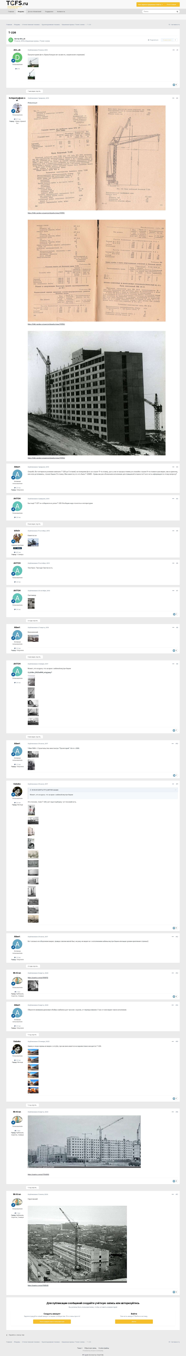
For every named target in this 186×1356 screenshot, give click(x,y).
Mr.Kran (17, 973)
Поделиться (153, 40)
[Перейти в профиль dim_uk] (10, 40)
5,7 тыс (18, 119)
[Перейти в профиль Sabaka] (17, 791)
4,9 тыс (18, 552)
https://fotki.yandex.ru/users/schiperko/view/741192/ (46, 324)
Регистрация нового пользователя (52, 1321)
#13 (177, 973)
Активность (61, 11)
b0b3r (17, 531)
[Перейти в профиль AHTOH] (17, 506)
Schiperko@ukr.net (17, 99)
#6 (177, 563)
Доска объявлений (34, 11)
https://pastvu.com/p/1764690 (38, 1174)
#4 (177, 499)
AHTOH (17, 498)
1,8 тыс (18, 517)
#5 (177, 531)
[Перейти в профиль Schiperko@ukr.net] (17, 108)
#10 (177, 743)
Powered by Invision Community (93, 1350)
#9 (177, 664)
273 (18, 69)
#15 (177, 1041)
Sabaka (17, 784)
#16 (177, 1112)
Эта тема (169, 11)
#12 (177, 936)
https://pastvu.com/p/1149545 (38, 1285)
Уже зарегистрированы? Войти (150, 4)
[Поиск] (177, 11)
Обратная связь (90, 1348)
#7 (177, 590)
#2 (177, 98)
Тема (79, 1348)
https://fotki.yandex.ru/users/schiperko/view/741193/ (46, 458)
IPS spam (85, 1355)
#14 (177, 1005)
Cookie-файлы (103, 1348)
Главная (11, 11)
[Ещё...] (173, 50)
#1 (177, 50)
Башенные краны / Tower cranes (38, 41)
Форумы (21, 11)
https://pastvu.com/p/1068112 (38, 978)
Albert (17, 467)
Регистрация (171, 4)
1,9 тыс (18, 802)
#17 (177, 1194)
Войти (134, 1321)
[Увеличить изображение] (84, 1141)
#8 (177, 627)
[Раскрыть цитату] (31, 790)
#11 (177, 784)
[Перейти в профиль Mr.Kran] (17, 980)
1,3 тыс (18, 488)
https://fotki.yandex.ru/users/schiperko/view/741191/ (46, 213)
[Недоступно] (33, 62)
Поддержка (49, 11)
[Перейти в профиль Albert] (17, 474)
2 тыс (18, 992)
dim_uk (22, 39)
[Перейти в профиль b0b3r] (17, 538)
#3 (177, 467)
